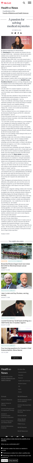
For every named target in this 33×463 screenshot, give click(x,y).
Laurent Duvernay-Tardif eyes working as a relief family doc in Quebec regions (16, 322)
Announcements (22, 372)
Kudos (19, 389)
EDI (19, 386)
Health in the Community (15, 261)
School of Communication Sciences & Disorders (7, 415)
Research (20, 378)
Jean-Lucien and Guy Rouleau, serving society (14, 294)
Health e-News (9, 7)
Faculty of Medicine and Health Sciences (15, 13)
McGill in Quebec (22, 383)
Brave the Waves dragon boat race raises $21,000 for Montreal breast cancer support (15, 266)
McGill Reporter (22, 427)
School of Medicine (6, 399)
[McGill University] (7, 3)
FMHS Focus (21, 424)
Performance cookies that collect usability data (16, 453)
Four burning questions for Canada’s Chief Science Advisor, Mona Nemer (16, 349)
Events (20, 392)
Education (4, 261)
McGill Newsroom (23, 431)
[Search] (24, 3)
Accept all (4, 460)
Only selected (13, 460)
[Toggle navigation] (29, 2)
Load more (15, 358)
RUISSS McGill (22, 415)
